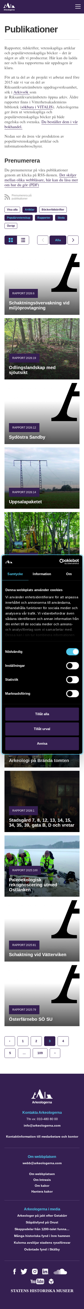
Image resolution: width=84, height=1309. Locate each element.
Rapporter (43, 217)
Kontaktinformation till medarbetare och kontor (42, 1136)
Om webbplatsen (42, 1173)
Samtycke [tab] (15, 574)
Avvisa (42, 743)
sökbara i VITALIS (37, 106)
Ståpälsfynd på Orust (42, 1222)
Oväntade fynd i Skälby (42, 1249)
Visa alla (12, 209)
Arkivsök (21, 92)
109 (40, 1053)
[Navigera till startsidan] (42, 1103)
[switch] (72, 665)
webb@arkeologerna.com (42, 1163)
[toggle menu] (78, 6)
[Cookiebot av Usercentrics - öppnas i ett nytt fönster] (60, 562)
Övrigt (11, 225)
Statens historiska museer (42, 1291)
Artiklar (29, 209)
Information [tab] (42, 574)
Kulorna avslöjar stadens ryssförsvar (42, 1242)
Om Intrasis (42, 1179)
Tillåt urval (42, 729)
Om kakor (42, 1185)
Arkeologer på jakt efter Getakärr (42, 1215)
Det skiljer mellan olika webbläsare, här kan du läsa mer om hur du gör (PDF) (41, 179)
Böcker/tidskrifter (53, 209)
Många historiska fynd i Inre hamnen (42, 1235)
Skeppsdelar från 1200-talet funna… (42, 1229)
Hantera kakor (42, 1191)
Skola (61, 217)
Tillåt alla (42, 714)
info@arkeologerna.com (42, 1125)
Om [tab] (69, 574)
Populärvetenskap (18, 217)
